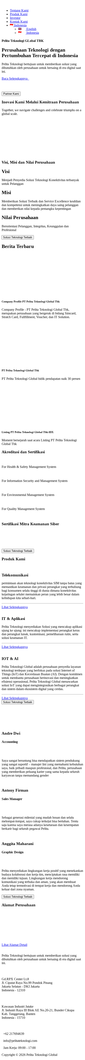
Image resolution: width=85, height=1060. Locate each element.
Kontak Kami (19, 21)
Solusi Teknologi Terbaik (17, 237)
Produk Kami (18, 14)
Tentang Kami (19, 10)
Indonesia (32, 32)
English (31, 29)
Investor (15, 18)
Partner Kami (11, 93)
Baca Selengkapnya (15, 78)
